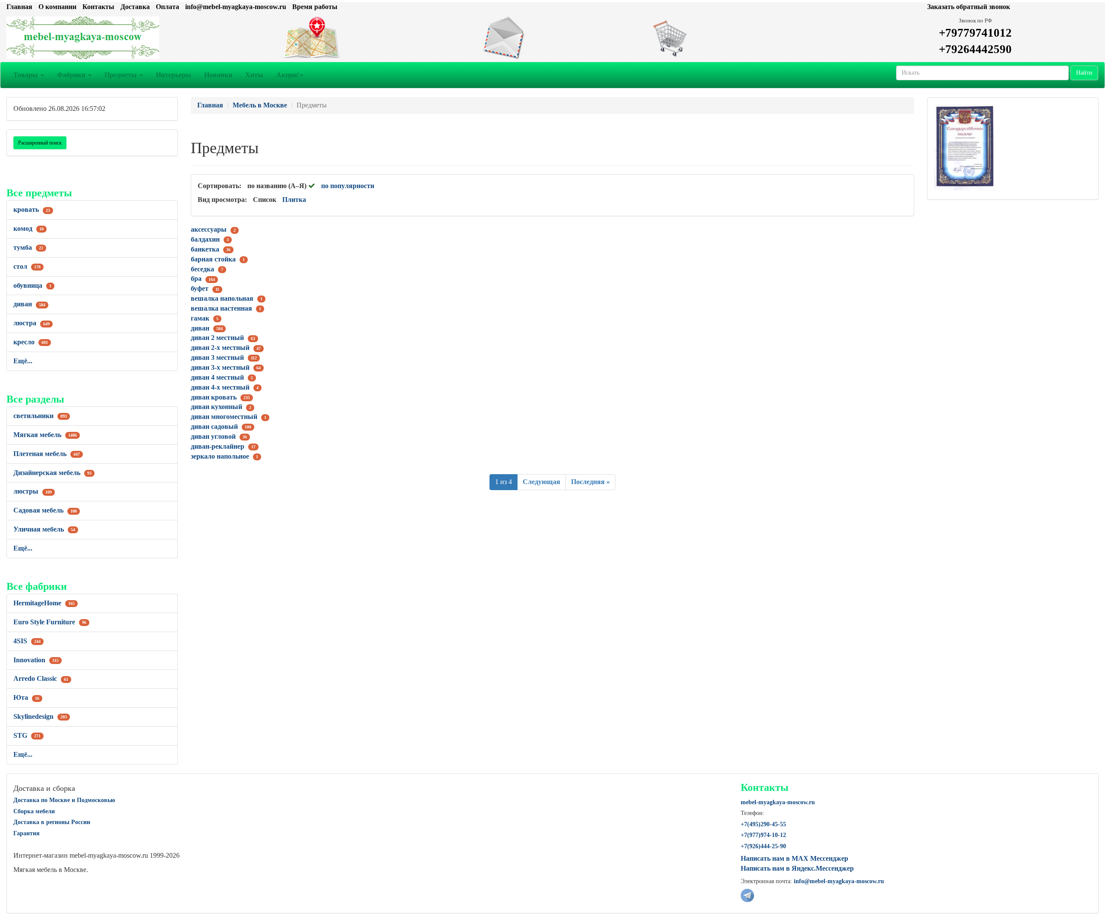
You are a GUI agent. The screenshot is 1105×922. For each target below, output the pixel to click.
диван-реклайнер (217, 446)
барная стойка (213, 259)
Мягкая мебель (45, 434)
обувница (32, 285)
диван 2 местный (217, 337)
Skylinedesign (40, 716)
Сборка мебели (34, 811)
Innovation (36, 660)
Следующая (541, 481)
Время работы (315, 6)
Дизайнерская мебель (52, 472)
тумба (28, 247)
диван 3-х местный (220, 367)
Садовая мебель (45, 510)
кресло (30, 342)
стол (27, 266)
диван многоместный (224, 416)
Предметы (121, 75)
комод (28, 228)
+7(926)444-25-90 (763, 846)
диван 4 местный (217, 377)
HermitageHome (44, 603)
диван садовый (214, 426)
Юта (26, 697)
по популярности (347, 185)
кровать (31, 209)
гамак (200, 318)
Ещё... (22, 361)
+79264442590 (975, 49)
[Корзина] (736, 38)
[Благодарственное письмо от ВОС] (964, 147)
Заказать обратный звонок (968, 6)
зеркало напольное (220, 456)
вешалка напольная (222, 298)
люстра (31, 323)
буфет (199, 288)
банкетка (205, 249)
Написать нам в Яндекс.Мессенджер (797, 868)
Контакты (98, 6)
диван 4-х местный (220, 387)
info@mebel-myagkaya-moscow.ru (235, 6)
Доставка (135, 6)
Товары (26, 75)
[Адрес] (368, 38)
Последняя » (590, 481)
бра (196, 278)
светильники (40, 415)
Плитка (294, 199)
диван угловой (213, 436)
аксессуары (209, 229)
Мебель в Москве (260, 105)
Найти (1084, 72)
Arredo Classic (40, 678)
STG (27, 735)
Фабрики (72, 75)
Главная (19, 6)
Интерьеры (173, 75)
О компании (57, 6)
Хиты (254, 75)
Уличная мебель (44, 529)
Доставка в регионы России (51, 822)
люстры (32, 491)
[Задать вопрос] (552, 38)
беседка (202, 269)
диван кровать (214, 397)
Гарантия (26, 833)
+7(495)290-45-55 (763, 824)
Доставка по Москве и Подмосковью (64, 800)
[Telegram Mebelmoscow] (747, 894)
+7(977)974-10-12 (763, 835)
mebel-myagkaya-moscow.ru (778, 802)
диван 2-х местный (220, 347)
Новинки (218, 75)
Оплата (167, 6)
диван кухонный (216, 406)
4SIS (27, 641)
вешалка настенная (221, 308)
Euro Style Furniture (49, 622)
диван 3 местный (217, 357)
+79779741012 (975, 32)
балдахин (205, 239)
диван (29, 304)
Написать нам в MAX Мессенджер (794, 858)
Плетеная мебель (46, 453)
